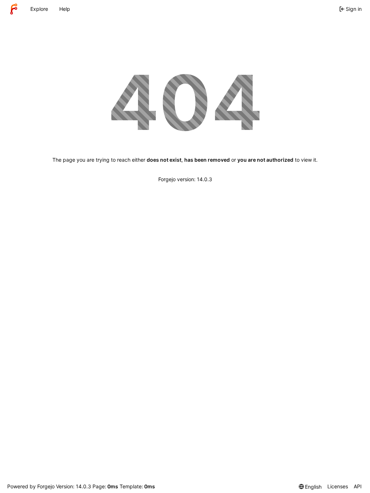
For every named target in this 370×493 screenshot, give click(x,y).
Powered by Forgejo (31, 486)
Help (64, 9)
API (358, 486)
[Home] (14, 9)
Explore (39, 9)
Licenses (337, 486)
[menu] (310, 487)
